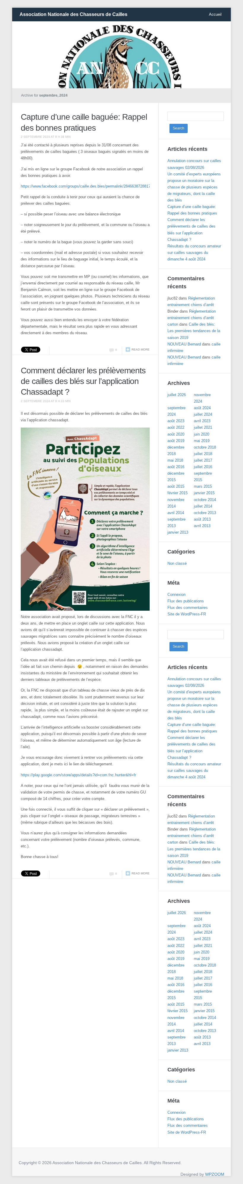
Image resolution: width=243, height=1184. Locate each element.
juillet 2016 (203, 467)
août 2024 (202, 408)
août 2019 (175, 441)
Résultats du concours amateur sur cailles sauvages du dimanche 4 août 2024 (194, 252)
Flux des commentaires (187, 607)
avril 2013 (202, 526)
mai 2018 (175, 460)
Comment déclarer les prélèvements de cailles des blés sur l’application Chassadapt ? (83, 381)
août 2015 (175, 486)
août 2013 (202, 519)
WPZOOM (214, 1174)
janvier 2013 (177, 532)
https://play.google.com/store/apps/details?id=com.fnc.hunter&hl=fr (78, 775)
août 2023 (175, 421)
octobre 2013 (205, 513)
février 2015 (177, 493)
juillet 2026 (176, 395)
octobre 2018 (205, 447)
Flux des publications (185, 601)
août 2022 (175, 427)
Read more (141, 349)
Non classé (177, 563)
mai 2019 (202, 441)
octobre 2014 (205, 499)
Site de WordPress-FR (186, 614)
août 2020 (175, 434)
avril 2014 (175, 513)
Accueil (215, 14)
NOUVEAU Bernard (184, 344)
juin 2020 (201, 434)
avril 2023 (202, 421)
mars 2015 (203, 486)
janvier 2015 (204, 493)
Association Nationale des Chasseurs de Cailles (73, 14)
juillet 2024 (203, 414)
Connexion (176, 594)
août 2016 (175, 467)
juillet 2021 (203, 427)
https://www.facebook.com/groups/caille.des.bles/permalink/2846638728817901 (89, 186)
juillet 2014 (203, 506)
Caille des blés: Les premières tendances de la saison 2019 (193, 331)
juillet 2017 (203, 460)
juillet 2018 (203, 454)
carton (172, 324)
